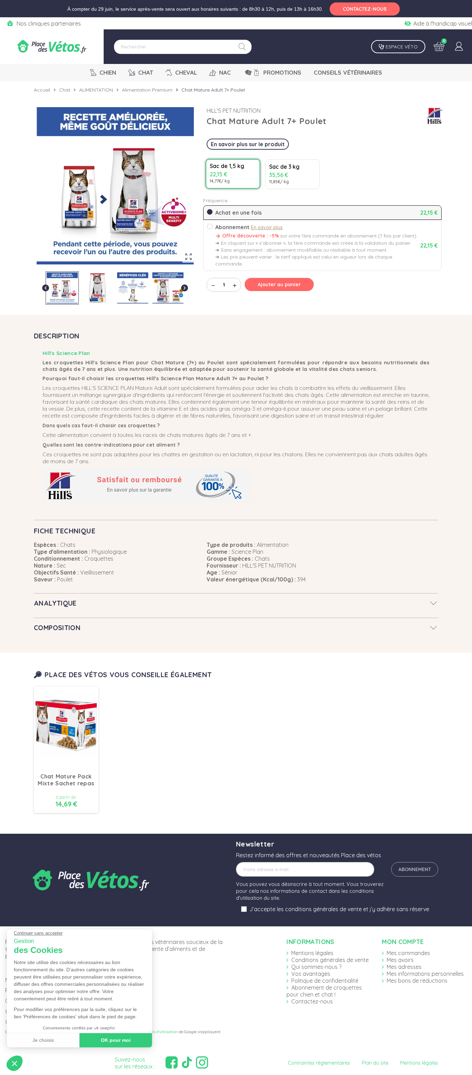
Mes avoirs (400, 959)
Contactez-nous (312, 1001)
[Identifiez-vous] (459, 46)
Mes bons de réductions (417, 980)
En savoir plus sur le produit (248, 144)
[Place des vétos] (51, 46)
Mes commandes (408, 953)
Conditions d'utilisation (157, 1031)
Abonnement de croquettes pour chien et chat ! (324, 991)
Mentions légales (312, 953)
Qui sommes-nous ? (316, 966)
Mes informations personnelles (425, 973)
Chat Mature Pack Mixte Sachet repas (66, 780)
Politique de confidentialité (324, 980)
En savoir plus (267, 227)
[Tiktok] (188, 1062)
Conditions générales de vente (330, 959)
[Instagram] (203, 1062)
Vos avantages (310, 973)
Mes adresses (404, 966)
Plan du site (375, 1063)
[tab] (236, 603)
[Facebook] (172, 1062)
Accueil (42, 90)
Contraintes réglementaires (319, 1063)
